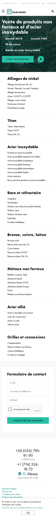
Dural (9, 290)
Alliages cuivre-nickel (16, 100)
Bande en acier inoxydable (22, 50)
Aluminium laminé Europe (18, 286)
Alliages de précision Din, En (19, 84)
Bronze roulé (13, 240)
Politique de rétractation (12, 497)
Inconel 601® (14, 38)
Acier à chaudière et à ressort (20, 312)
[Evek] (16, 11)
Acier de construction (16, 316)
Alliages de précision (16, 92)
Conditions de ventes (11, 494)
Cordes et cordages (16, 355)
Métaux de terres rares (17, 214)
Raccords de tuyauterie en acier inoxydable (26, 180)
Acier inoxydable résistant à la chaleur (23, 156)
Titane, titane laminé (16, 126)
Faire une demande (17, 59)
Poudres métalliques (15, 222)
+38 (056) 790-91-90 (30, 3)
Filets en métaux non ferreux (19, 347)
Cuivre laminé (13, 248)
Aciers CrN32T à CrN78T (19, 96)
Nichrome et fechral (16, 104)
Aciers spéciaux (14, 176)
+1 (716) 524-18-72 (28, 466)
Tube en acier (13, 324)
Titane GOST (13, 130)
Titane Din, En (13, 134)
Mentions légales (9, 488)
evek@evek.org (28, 459)
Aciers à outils (13, 320)
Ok (28, 513)
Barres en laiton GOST (17, 252)
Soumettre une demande (28, 420)
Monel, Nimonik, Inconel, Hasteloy (23, 88)
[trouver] (52, 11)
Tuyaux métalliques (15, 351)
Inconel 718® (39, 38)
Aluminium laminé (14, 278)
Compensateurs (14, 343)
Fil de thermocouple (15, 108)
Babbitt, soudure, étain (17, 274)
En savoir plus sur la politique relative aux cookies (22, 507)
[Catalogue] (4, 11)
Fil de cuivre (13, 44)
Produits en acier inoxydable (19, 152)
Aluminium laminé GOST (17, 282)
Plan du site (7, 491)
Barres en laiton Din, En (17, 256)
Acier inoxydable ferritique (18, 164)
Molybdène (12, 202)
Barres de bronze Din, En (18, 244)
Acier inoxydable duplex (18, 172)
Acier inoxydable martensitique (20, 168)
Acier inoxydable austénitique (20, 160)
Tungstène (11, 198)
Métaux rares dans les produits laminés (24, 206)
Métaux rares (13, 210)
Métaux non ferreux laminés (19, 294)
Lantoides (11, 218)
